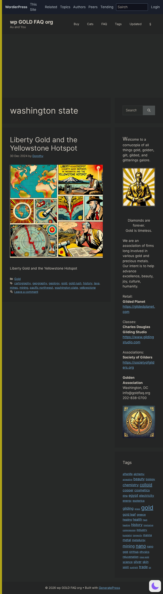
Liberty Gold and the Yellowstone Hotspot (43, 143)
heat (145, 520)
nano (141, 545)
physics (144, 551)
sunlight (134, 567)
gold (64, 283)
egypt (133, 495)
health (137, 519)
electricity (146, 496)
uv (150, 567)
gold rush (75, 283)
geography (39, 283)
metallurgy (139, 540)
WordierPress (16, 7)
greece (141, 514)
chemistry (131, 485)
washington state (66, 287)
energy (127, 500)
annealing (127, 479)
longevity (137, 535)
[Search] (149, 110)
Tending (106, 7)
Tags (118, 24)
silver (138, 562)
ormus (134, 552)
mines (14, 287)
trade (143, 567)
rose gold (144, 557)
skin (145, 562)
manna (147, 535)
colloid (146, 484)
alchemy (139, 474)
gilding (128, 508)
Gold (17, 278)
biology (150, 479)
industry (142, 530)
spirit (126, 567)
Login (155, 7)
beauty (139, 479)
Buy (76, 24)
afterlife (128, 474)
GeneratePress (109, 588)
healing (127, 519)
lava (96, 283)
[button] (155, 586)
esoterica (139, 500)
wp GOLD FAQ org (31, 22)
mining (23, 287)
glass (137, 509)
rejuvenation (131, 556)
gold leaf (129, 514)
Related (51, 7)
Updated (136, 24)
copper (128, 490)
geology (54, 283)
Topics (65, 7)
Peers (93, 7)
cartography (22, 283)
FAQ (104, 24)
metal (127, 540)
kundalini (127, 535)
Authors (79, 7)
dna (125, 495)
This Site (33, 7)
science (128, 562)
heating (126, 525)
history (87, 283)
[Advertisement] (82, 64)
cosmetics (142, 490)
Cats (90, 24)
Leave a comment (26, 291)
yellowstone (88, 287)
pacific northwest (41, 287)
